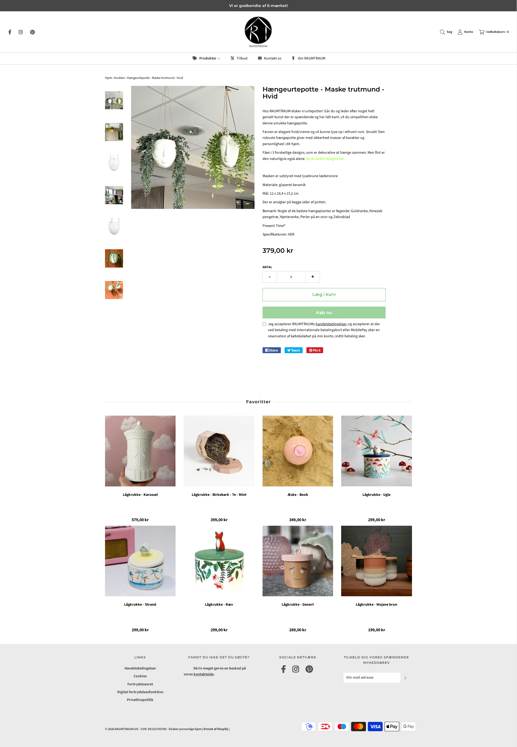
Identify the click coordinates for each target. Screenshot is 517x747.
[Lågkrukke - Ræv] (219, 561)
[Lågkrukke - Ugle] (376, 451)
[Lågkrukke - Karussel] (140, 451)
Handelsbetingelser (140, 668)
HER (291, 234)
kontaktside (204, 674)
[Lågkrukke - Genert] (298, 561)
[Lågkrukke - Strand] (140, 561)
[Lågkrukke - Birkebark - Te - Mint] (219, 451)
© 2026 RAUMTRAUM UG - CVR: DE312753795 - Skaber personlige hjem (153, 729)
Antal (267, 267)
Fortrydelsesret (140, 684)
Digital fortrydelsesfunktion (140, 692)
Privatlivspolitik (140, 700)
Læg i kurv (324, 294)
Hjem (108, 78)
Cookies (140, 676)
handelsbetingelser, (332, 324)
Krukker (119, 78)
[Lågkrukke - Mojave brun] (376, 561)
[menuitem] (206, 58)
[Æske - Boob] (298, 451)
